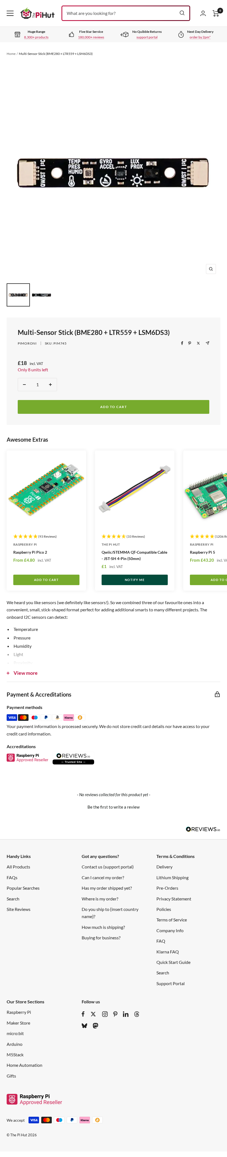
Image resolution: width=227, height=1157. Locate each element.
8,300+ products (36, 37)
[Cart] (216, 13)
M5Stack (15, 1054)
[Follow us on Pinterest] (115, 1014)
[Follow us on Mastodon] (95, 1025)
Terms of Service (171, 919)
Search (13, 898)
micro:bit (15, 1033)
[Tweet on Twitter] (198, 343)
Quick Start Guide (173, 962)
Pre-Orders (167, 888)
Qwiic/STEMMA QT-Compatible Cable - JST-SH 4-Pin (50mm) (134, 555)
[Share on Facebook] (182, 343)
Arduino (14, 1044)
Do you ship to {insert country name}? (110, 913)
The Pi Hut (111, 544)
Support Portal (170, 983)
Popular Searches (23, 888)
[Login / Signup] (203, 13)
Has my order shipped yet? (107, 888)
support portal (147, 37)
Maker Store (18, 1022)
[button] (113, 806)
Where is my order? (100, 898)
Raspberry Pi (25, 544)
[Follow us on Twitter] (93, 1014)
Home (11, 54)
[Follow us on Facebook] (83, 1014)
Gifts (11, 1075)
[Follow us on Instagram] (105, 1014)
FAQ (160, 940)
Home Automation (24, 1065)
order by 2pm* (200, 37)
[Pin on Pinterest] (189, 343)
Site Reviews (18, 909)
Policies (163, 909)
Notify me (135, 580)
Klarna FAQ (167, 951)
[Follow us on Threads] (137, 1014)
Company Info (170, 930)
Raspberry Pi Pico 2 (30, 552)
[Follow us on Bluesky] (84, 1025)
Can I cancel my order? (103, 877)
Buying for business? (101, 937)
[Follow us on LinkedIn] (125, 1014)
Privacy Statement (173, 898)
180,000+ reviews (91, 37)
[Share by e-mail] (207, 343)
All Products (18, 866)
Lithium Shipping (172, 877)
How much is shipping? (103, 927)
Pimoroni (27, 343)
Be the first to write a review (113, 806)
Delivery (164, 866)
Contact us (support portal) (108, 866)
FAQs (12, 877)
